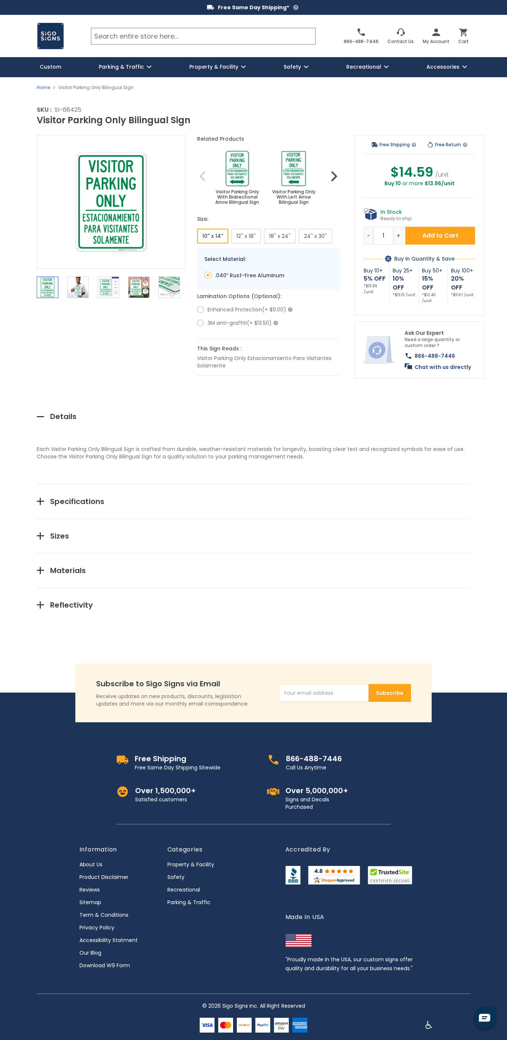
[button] (111, 201)
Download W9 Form (104, 965)
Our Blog (90, 952)
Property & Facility (190, 864)
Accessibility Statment (108, 940)
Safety (175, 877)
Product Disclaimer (103, 877)
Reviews (89, 889)
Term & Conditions (103, 915)
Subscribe (389, 693)
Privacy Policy (96, 927)
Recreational (183, 889)
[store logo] (50, 36)
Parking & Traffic (188, 902)
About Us (90, 864)
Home (43, 88)
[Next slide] (334, 176)
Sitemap (90, 902)
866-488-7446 (435, 356)
